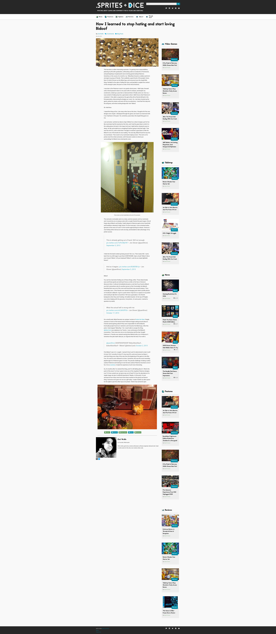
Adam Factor (167, 186)
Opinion (108, 432)
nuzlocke (112, 365)
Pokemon (138, 432)
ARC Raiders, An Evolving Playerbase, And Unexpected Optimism (170, 145)
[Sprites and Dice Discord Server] (168, 8)
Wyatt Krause (167, 67)
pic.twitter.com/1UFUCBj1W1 (117, 243)
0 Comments (110, 34)
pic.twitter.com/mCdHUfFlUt (116, 310)
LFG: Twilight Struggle (169, 233)
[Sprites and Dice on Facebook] (174, 8)
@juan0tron (110, 343)
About (97, 630)
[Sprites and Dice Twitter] (171, 8)
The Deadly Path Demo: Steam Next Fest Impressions (170, 373)
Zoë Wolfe (100, 34)
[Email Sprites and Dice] (178, 8)
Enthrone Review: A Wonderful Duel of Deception (168, 531)
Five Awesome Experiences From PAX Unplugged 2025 (169, 492)
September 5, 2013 (113, 245)
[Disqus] (127, 478)
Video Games (123, 432)
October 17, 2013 (112, 313)
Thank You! (98, 632)
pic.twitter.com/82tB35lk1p (129, 267)
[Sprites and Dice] (120, 5)
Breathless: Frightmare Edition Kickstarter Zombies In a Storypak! (170, 438)
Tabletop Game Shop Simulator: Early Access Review (170, 91)
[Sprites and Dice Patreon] (165, 8)
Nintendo (115, 432)
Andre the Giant (140, 319)
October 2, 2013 (142, 346)
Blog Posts (120, 34)
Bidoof (131, 432)
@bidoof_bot (107, 330)
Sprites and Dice (105, 628)
